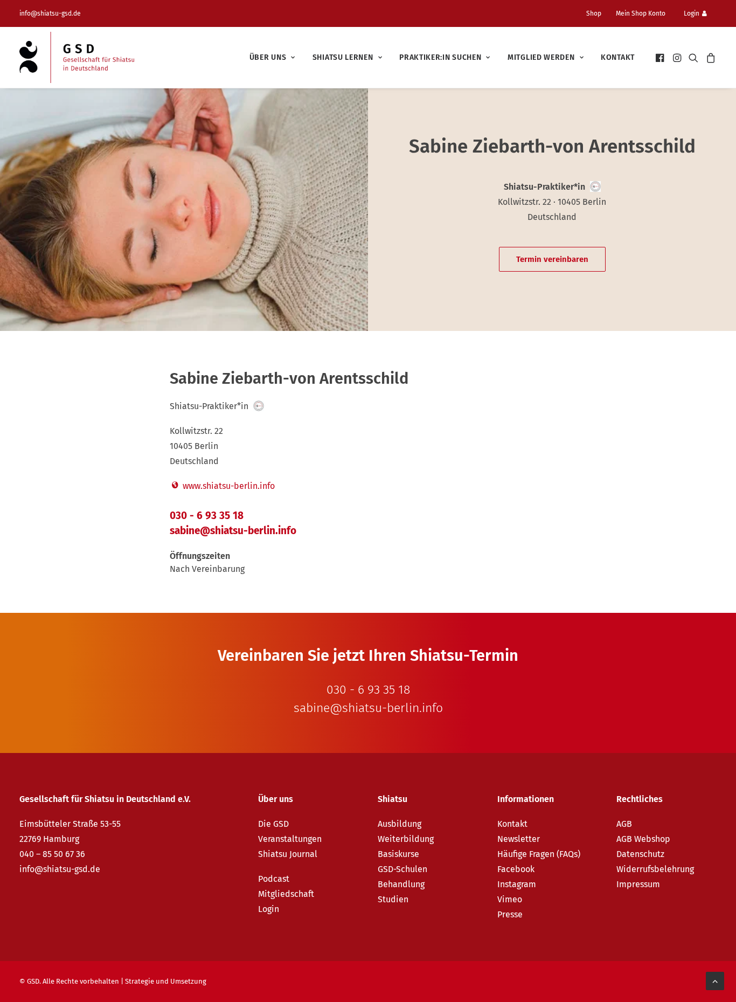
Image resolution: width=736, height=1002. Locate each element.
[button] (661, 57)
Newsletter (518, 839)
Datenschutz (640, 854)
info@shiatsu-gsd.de (50, 13)
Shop (593, 13)
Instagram (516, 884)
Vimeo (509, 899)
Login (691, 13)
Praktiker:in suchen (440, 57)
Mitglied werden (541, 57)
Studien (393, 899)
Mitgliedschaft (286, 894)
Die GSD (273, 824)
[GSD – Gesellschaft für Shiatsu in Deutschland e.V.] (76, 57)
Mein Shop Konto (640, 13)
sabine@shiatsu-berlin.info (233, 530)
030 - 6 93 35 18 (207, 515)
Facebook (515, 869)
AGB (624, 824)
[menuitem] (598, 13)
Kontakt (618, 57)
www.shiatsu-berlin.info (227, 486)
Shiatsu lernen (343, 57)
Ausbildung (399, 824)
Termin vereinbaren (552, 259)
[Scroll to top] (715, 980)
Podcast (273, 879)
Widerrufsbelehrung (655, 869)
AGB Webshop (643, 839)
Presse (510, 914)
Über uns (268, 57)
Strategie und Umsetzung (165, 981)
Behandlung (401, 884)
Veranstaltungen (290, 839)
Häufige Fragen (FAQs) (538, 854)
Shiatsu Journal (287, 854)
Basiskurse (398, 854)
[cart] (709, 57)
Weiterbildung (406, 839)
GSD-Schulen (402, 869)
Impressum (638, 884)
